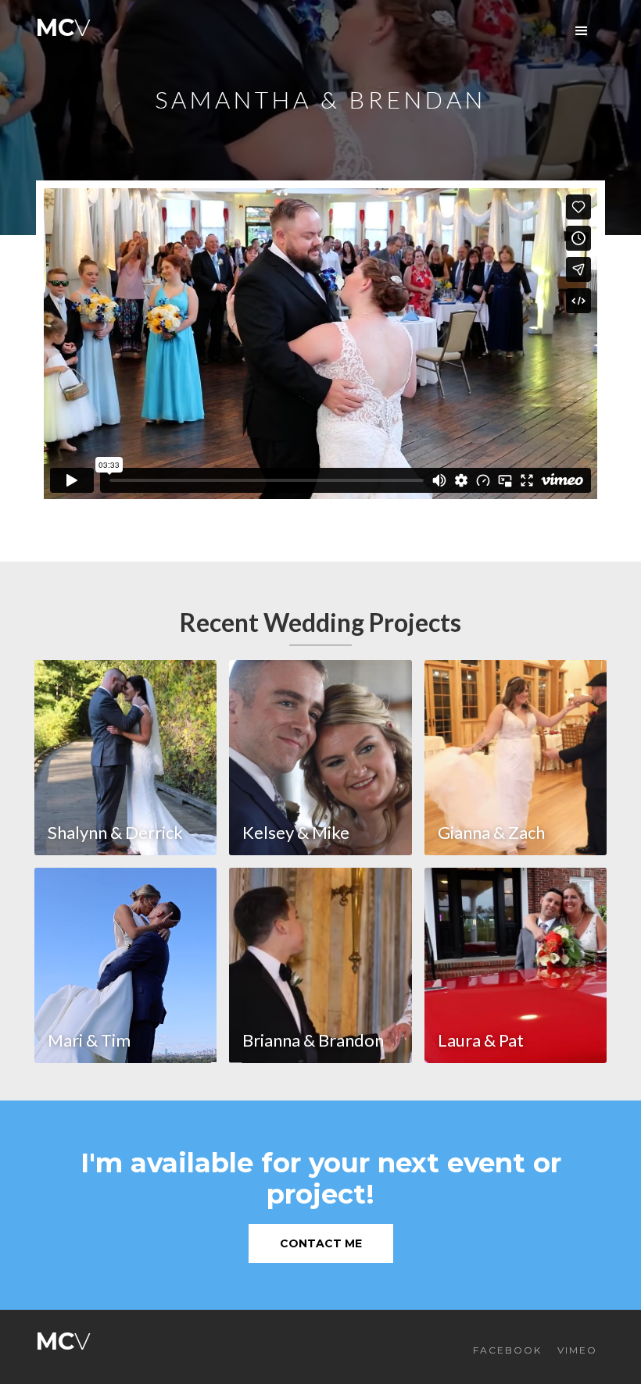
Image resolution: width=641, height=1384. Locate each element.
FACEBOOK (507, 1350)
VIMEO (577, 1350)
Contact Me (321, 1243)
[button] (581, 31)
